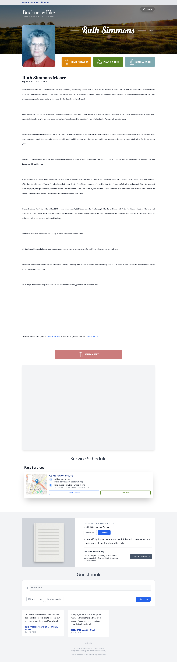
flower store (92, 336)
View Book (90, 532)
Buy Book (104, 532)
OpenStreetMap (91, 655)
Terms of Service (96, 650)
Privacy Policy (81, 650)
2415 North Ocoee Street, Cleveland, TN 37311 (74, 487)
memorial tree (53, 336)
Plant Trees (126, 492)
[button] (36, 481)
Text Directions (74, 492)
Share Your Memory (141, 556)
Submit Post (143, 599)
